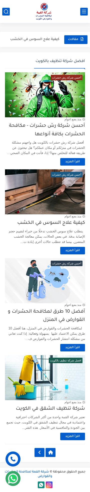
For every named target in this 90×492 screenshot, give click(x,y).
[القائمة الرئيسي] (84, 12)
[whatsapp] (41, 484)
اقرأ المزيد (72, 162)
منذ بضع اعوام (72, 119)
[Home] (51, 452)
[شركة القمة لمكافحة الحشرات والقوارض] (45, 11)
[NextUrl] (39, 452)
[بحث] (6, 12)
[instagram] (49, 484)
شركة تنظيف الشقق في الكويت (50, 408)
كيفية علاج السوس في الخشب (34, 39)
